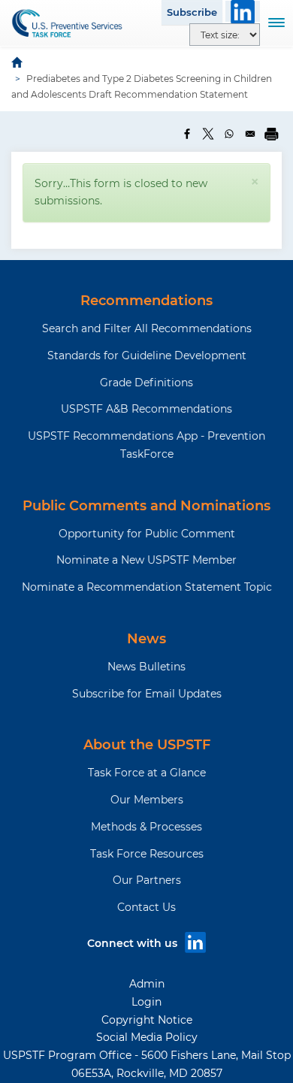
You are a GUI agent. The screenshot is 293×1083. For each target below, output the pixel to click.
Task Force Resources (147, 854)
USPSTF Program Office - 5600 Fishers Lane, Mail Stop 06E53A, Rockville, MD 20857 (147, 1064)
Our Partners (147, 880)
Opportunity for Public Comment (147, 533)
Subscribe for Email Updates (147, 693)
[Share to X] (208, 133)
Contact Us (146, 907)
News (146, 639)
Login (146, 1002)
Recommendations (146, 300)
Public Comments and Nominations (146, 506)
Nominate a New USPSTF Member (146, 560)
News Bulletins (146, 666)
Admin (147, 984)
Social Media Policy (147, 1037)
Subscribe (192, 12)
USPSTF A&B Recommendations (146, 409)
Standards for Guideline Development (146, 355)
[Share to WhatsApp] (229, 133)
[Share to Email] (250, 133)
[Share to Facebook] (187, 133)
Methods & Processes (146, 826)
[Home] (67, 23)
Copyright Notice (146, 1020)
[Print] (271, 133)
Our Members (146, 799)
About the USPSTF (146, 745)
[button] (254, 181)
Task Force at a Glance (147, 772)
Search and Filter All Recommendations (147, 328)
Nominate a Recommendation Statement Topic (147, 587)
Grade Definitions (146, 382)
